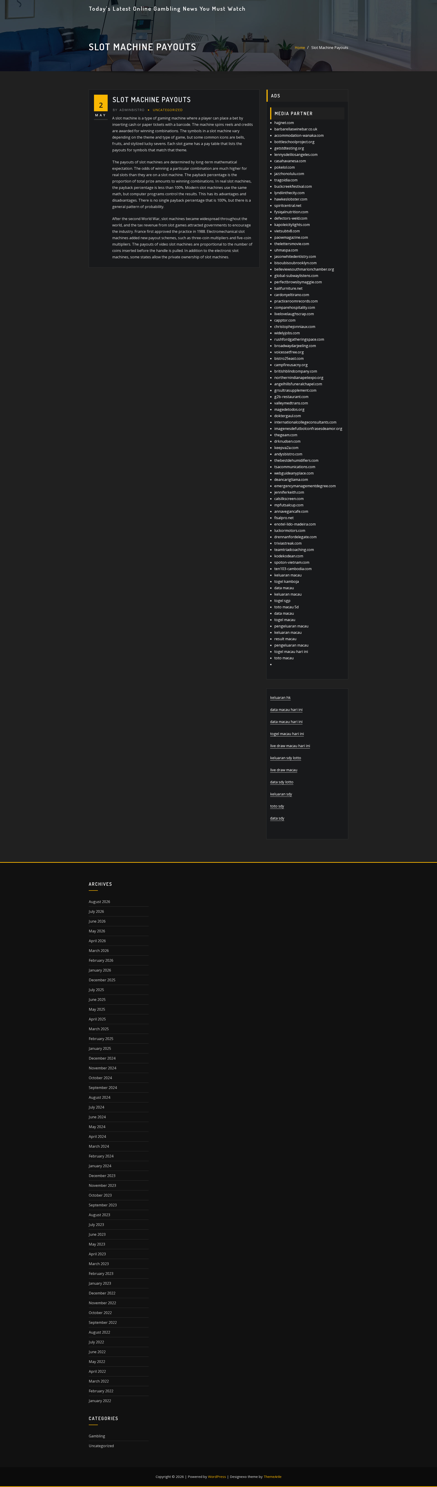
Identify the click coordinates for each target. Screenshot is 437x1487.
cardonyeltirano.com (291, 294)
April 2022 (97, 1371)
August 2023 (99, 1214)
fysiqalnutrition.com (291, 211)
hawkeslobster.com (290, 199)
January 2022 (100, 1400)
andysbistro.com (288, 454)
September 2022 (103, 1322)
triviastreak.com (288, 543)
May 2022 (97, 1361)
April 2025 (97, 1019)
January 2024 (100, 1165)
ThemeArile (273, 1476)
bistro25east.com (289, 358)
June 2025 (97, 999)
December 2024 (102, 1058)
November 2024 (102, 1068)
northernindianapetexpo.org (298, 377)
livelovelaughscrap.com (294, 313)
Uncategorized (168, 110)
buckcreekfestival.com (293, 186)
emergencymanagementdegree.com (305, 485)
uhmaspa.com (286, 250)
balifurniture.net (288, 288)
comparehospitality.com (294, 307)
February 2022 (101, 1390)
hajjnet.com (284, 122)
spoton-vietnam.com (291, 562)
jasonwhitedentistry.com (295, 256)
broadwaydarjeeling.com (295, 345)
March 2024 (99, 1146)
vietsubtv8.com (287, 230)
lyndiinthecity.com (289, 192)
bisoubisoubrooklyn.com (295, 262)
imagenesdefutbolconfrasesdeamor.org (308, 428)
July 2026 (96, 911)
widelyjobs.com (287, 332)
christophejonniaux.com (294, 326)
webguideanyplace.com (294, 473)
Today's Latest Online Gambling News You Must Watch (167, 8)
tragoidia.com (285, 180)
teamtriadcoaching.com (294, 549)
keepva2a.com (286, 447)
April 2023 (97, 1253)
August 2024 (99, 1097)
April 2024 (97, 1136)
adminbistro (129, 110)
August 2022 (99, 1332)
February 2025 (101, 1038)
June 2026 (97, 921)
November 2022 (102, 1302)
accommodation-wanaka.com (299, 135)
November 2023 (102, 1185)
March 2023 (99, 1263)
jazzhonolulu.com (289, 173)
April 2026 (97, 940)
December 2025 (102, 979)
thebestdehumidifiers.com (296, 460)
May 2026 (97, 931)
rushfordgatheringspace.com (299, 339)
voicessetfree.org (289, 352)
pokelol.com (284, 167)
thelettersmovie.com (291, 243)
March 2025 (99, 1028)
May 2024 (97, 1126)
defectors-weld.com (290, 218)
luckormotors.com (289, 530)
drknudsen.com (287, 441)
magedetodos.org (289, 409)
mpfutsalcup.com (288, 505)
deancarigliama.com (291, 479)
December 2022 (102, 1293)
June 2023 (97, 1234)
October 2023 (100, 1195)
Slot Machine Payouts (329, 47)
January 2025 (100, 1048)
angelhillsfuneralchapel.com (298, 383)
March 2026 (99, 950)
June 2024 (97, 1116)
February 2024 (101, 1156)
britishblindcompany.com (295, 371)
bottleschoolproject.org (294, 141)
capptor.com (284, 320)
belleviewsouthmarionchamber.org (304, 269)
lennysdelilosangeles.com (296, 154)
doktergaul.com (287, 415)
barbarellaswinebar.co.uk (295, 129)
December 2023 (102, 1175)
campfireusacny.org (291, 364)
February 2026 (101, 960)
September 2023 (103, 1205)
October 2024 (100, 1077)
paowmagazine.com (291, 237)
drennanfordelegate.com (295, 536)
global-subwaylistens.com (296, 275)
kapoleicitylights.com (292, 224)
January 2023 (100, 1283)
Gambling (97, 1436)
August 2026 (99, 901)
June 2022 (97, 1351)
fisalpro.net (284, 517)
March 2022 (99, 1381)
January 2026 (100, 970)
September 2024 (103, 1087)
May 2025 (97, 1009)
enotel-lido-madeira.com (295, 524)
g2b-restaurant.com (291, 396)
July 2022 (96, 1342)
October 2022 (100, 1312)
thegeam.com (285, 434)
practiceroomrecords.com (296, 301)
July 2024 (96, 1107)
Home (300, 47)
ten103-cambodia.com (293, 568)
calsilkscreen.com (289, 498)
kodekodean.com (288, 555)
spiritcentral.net (287, 205)
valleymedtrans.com (291, 403)
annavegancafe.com (291, 511)
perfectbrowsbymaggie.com (298, 281)
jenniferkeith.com (289, 492)
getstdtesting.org (289, 148)
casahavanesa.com (290, 160)
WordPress (217, 1476)
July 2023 (96, 1224)
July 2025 (96, 989)
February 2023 (101, 1273)
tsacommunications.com (294, 466)
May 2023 (97, 1244)
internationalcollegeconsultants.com (305, 422)
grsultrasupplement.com (295, 390)
